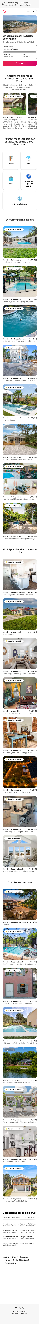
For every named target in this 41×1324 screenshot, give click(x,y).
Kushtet (24, 1313)
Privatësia (15, 1313)
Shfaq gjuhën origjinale (23, 5)
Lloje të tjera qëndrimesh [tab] (11, 1217)
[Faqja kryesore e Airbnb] (4, 11)
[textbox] (11, 56)
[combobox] (19, 49)
